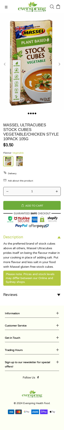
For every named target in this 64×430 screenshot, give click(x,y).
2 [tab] (31, 113)
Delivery (12, 173)
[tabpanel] (32, 61)
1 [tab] (28, 113)
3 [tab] (33, 113)
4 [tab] (35, 113)
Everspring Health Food (36, 403)
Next (59, 64)
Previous (5, 64)
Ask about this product (20, 180)
